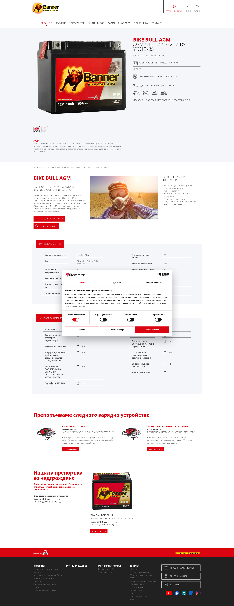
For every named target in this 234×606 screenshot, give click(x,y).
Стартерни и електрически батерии (60, 167)
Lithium (37, 587)
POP (131, 593)
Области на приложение (45, 590)
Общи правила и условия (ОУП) (141, 577)
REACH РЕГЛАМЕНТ (138, 584)
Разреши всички (152, 330)
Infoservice (134, 569)
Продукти (40, 167)
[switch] (103, 319)
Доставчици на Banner (108, 569)
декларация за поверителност (143, 581)
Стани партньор (105, 572)
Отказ (82, 330)
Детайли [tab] (117, 283)
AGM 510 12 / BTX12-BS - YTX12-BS (98, 167)
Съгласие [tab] (80, 283)
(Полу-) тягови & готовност (46, 584)
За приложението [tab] (153, 283)
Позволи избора (117, 330)
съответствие (136, 590)
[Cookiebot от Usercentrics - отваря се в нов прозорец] (158, 274)
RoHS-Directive (136, 587)
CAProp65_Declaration (139, 596)
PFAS (132, 599)
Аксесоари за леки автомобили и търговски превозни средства (48, 578)
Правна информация (139, 572)
